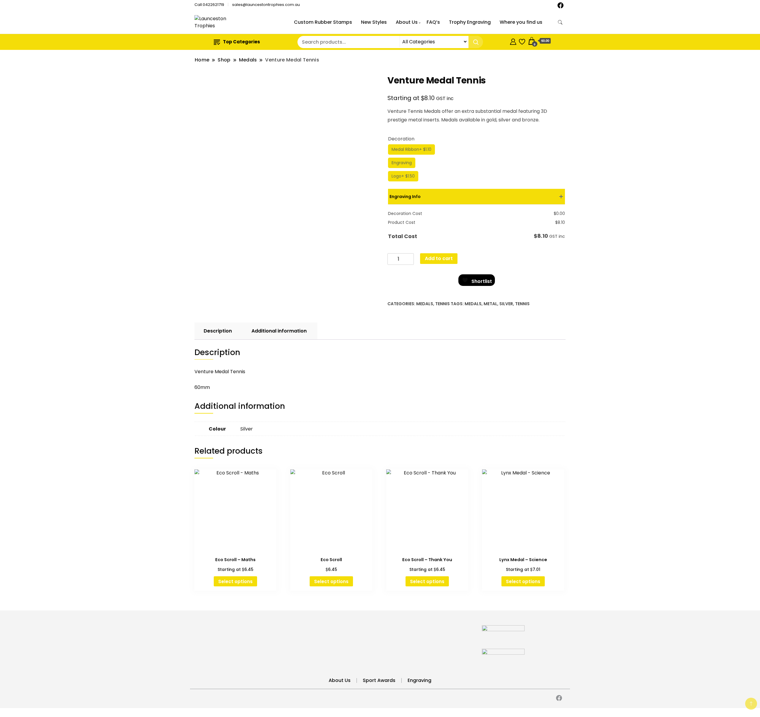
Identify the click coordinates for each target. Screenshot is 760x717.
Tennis (442, 304)
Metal (490, 304)
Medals (424, 304)
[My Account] (513, 41)
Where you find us (521, 22)
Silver (506, 304)
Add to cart (439, 258)
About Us (407, 22)
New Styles (374, 22)
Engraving (419, 680)
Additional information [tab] (279, 330)
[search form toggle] (560, 22)
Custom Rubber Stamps (323, 22)
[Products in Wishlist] (522, 41)
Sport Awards (379, 680)
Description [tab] (218, 330)
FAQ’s (433, 22)
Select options (235, 581)
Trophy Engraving (470, 22)
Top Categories (241, 42)
